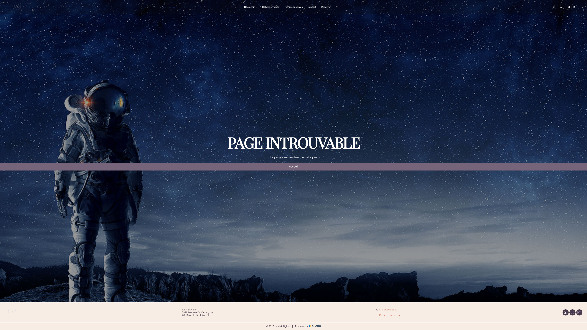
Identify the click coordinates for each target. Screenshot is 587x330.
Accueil (293, 166)
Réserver (326, 7)
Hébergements (270, 7)
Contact (312, 7)
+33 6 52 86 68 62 (388, 309)
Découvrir (249, 7)
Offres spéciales (294, 7)
